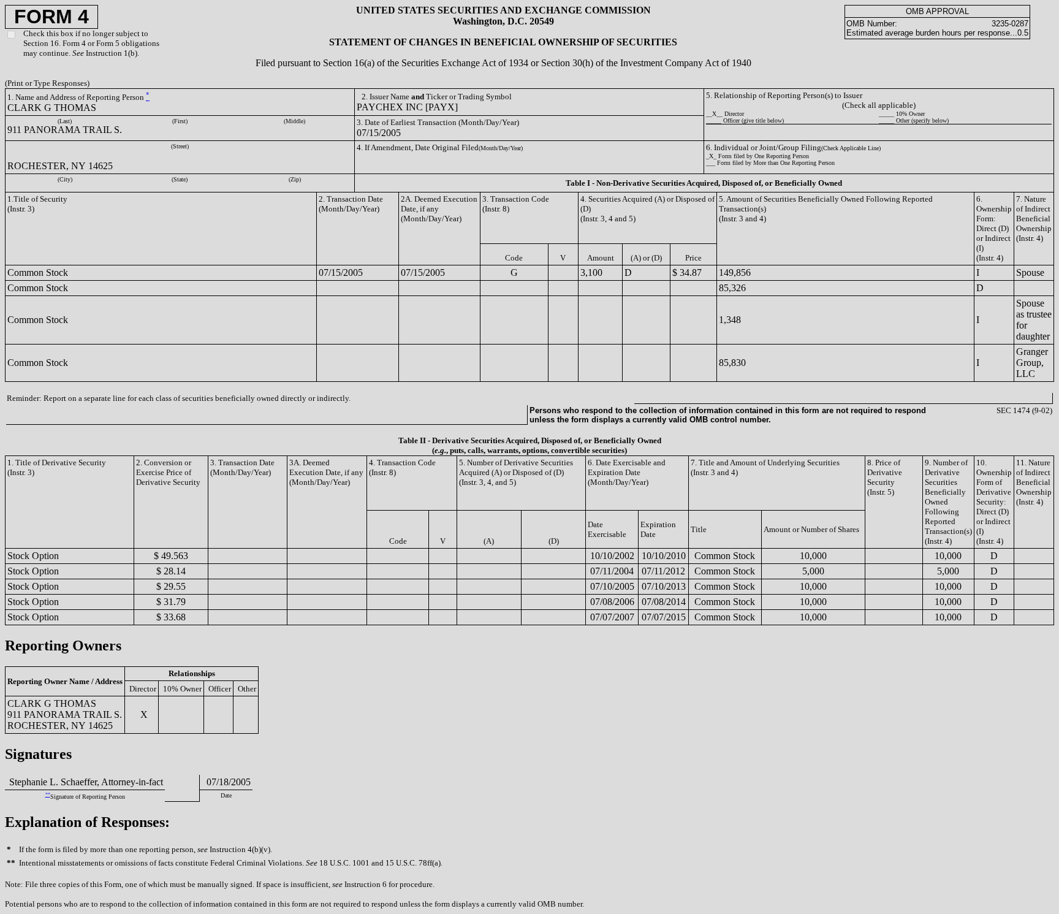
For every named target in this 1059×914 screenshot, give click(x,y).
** (47, 795)
